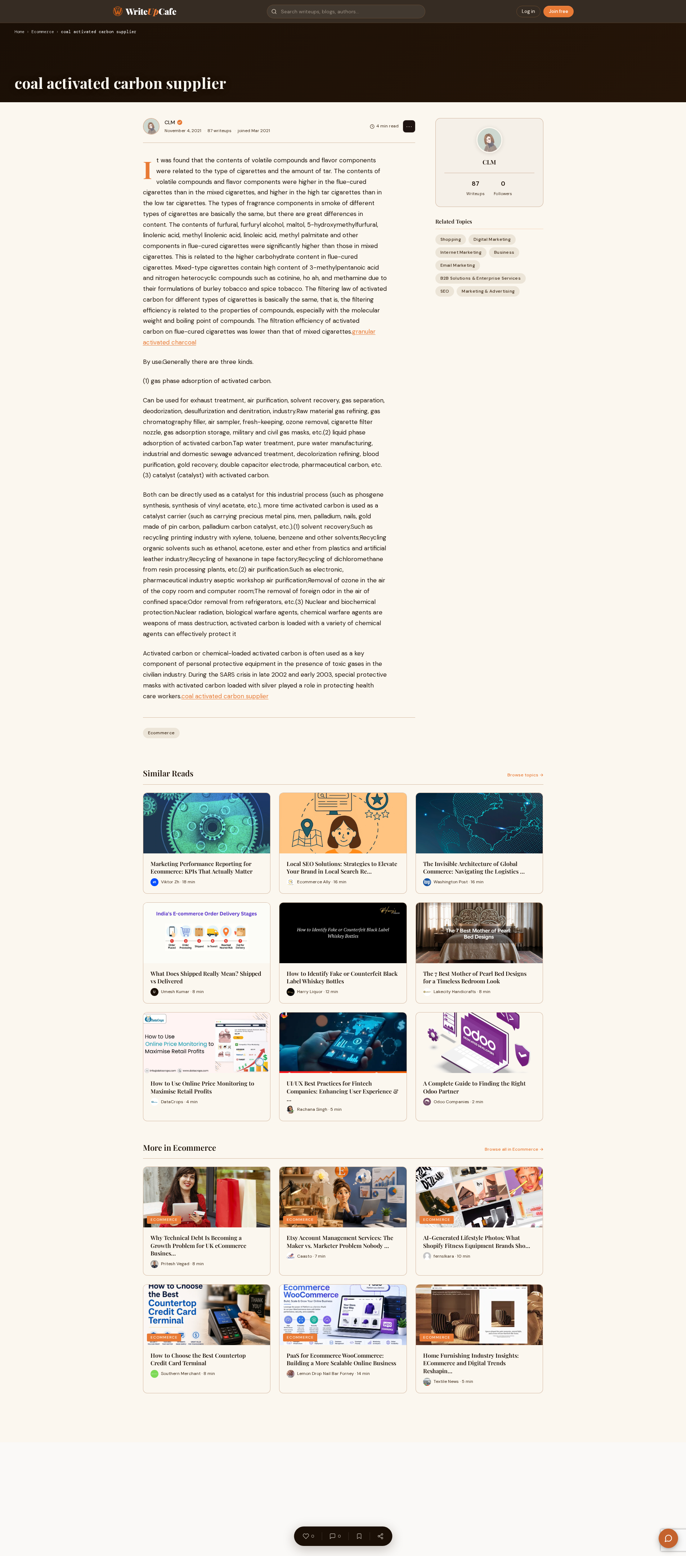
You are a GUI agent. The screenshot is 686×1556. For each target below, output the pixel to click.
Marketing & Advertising (488, 291)
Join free (558, 11)
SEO (444, 291)
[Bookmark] (359, 1536)
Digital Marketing (492, 239)
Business (504, 252)
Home (19, 32)
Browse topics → (525, 775)
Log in (528, 11)
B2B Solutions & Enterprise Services (480, 278)
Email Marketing (457, 265)
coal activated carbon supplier (225, 696)
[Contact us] (668, 1538)
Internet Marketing (460, 252)
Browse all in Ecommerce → (514, 1149)
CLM (170, 122)
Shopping (450, 239)
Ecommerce (42, 32)
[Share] (380, 1536)
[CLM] (151, 126)
